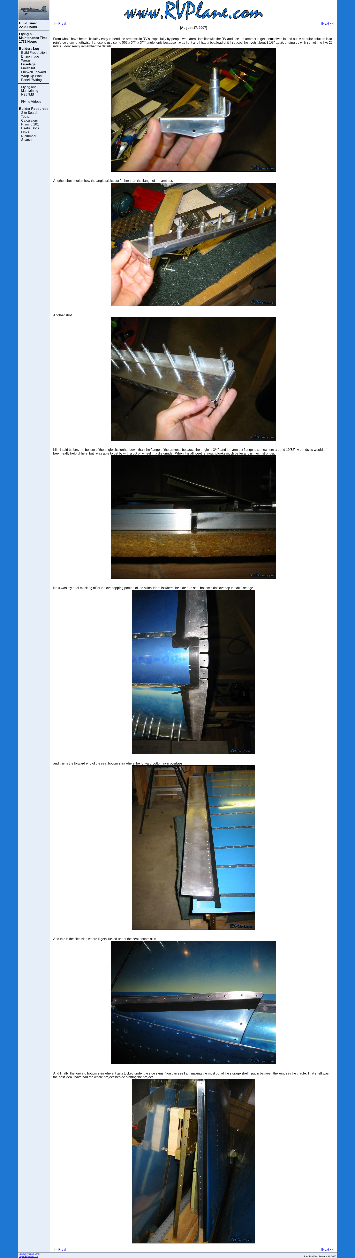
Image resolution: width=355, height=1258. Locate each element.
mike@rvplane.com (29, 1254)
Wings (25, 60)
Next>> (327, 23)
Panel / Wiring (31, 80)
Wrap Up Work (32, 76)
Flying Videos (31, 101)
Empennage (30, 56)
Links (25, 132)
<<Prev (60, 23)
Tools (25, 116)
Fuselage (28, 64)
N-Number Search (28, 137)
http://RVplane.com (28, 1256)
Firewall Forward (33, 72)
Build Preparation (34, 52)
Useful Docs (30, 128)
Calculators (29, 120)
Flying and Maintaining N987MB (29, 90)
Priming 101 (30, 124)
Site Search (29, 112)
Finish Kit (28, 68)
